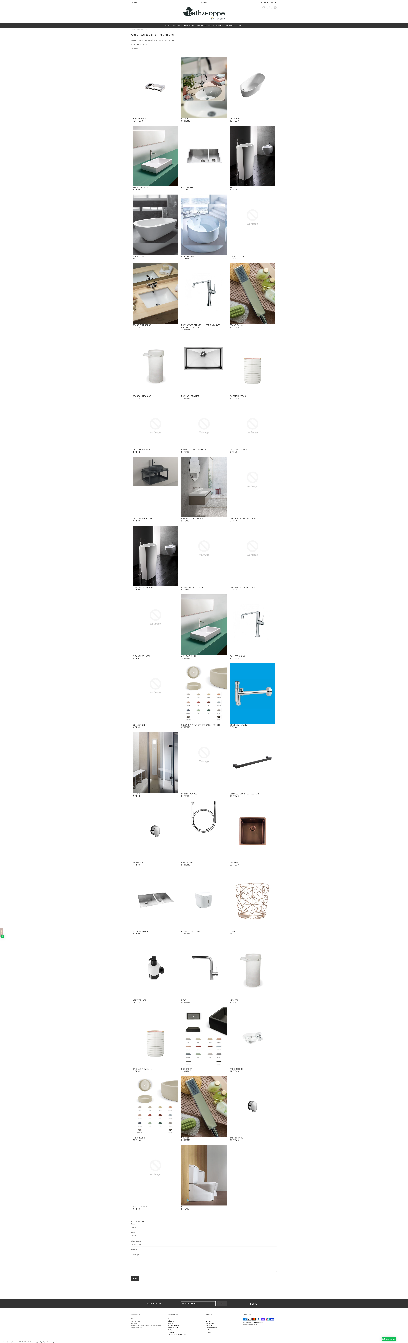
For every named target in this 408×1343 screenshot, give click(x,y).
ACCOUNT (263, 2)
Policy (170, 1330)
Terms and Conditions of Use (177, 1334)
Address (134, 1323)
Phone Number (136, 1241)
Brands (170, 1323)
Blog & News (189, 25)
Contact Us (201, 25)
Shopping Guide (173, 1327)
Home (167, 25)
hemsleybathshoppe (257, 1322)
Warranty (171, 1332)
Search (170, 1319)
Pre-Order (230, 25)
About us (171, 1321)
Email (133, 1232)
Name (133, 1224)
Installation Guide (173, 1325)
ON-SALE (239, 25)
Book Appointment (215, 25)
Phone (133, 1319)
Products (176, 25)
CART (273, 2)
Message (134, 1249)
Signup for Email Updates (154, 1304)
